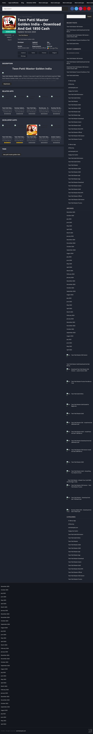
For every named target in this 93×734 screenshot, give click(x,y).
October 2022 (70, 329)
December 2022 (71, 322)
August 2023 (70, 295)
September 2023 (71, 291)
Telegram (54, 52)
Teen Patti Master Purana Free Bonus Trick (78, 40)
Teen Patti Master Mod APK (75, 129)
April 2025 (69, 229)
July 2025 (69, 219)
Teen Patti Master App (74, 115)
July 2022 (69, 339)
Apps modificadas (13, 3)
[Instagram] (80, 8)
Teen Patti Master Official (75, 132)
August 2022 (70, 336)
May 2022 (69, 346)
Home (4, 3)
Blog (22, 3)
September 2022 (71, 332)
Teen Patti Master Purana (75, 139)
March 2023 (70, 312)
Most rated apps (43, 3)
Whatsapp (23, 56)
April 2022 (69, 350)
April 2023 (69, 308)
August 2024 (70, 253)
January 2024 (70, 277)
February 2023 (70, 315)
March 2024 (70, 270)
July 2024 (69, 257)
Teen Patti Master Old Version (75, 26)
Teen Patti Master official (24, 44)
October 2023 (70, 288)
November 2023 (71, 284)
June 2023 (69, 301)
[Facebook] (72, 8)
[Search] (65, 9)
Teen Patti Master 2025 (74, 108)
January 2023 (70, 319)
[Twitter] (76, 8)
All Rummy (71, 84)
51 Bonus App (72, 81)
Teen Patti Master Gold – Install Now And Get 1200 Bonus (81, 432)
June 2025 (69, 222)
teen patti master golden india (11, 154)
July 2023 (69, 298)
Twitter (33, 52)
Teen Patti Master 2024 (74, 105)
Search (89, 16)
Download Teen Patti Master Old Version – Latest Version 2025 (80, 370)
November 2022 (71, 325)
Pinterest (44, 52)
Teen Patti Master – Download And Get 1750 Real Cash (80, 498)
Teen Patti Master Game (74, 122)
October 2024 (70, 246)
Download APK (10, 32)
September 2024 (71, 250)
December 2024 (71, 239)
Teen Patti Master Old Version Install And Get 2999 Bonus (81, 450)
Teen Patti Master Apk (74, 111)
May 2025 (69, 226)
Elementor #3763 (31, 3)
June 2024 (69, 260)
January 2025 (70, 236)
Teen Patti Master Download (76, 118)
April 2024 (69, 267)
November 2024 (71, 243)
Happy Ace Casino (73, 91)
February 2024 (70, 274)
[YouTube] (85, 8)
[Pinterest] (89, 8)
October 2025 (70, 215)
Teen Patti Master (27, 17)
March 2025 (70, 233)
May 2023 (69, 305)
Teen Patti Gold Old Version (75, 94)
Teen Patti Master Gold (74, 125)
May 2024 (69, 264)
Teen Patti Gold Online (73, 43)
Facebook (23, 52)
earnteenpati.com (73, 87)
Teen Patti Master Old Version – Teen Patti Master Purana (81, 486)
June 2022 (69, 343)
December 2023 (71, 281)
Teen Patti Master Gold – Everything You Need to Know (81, 472)
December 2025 (71, 212)
